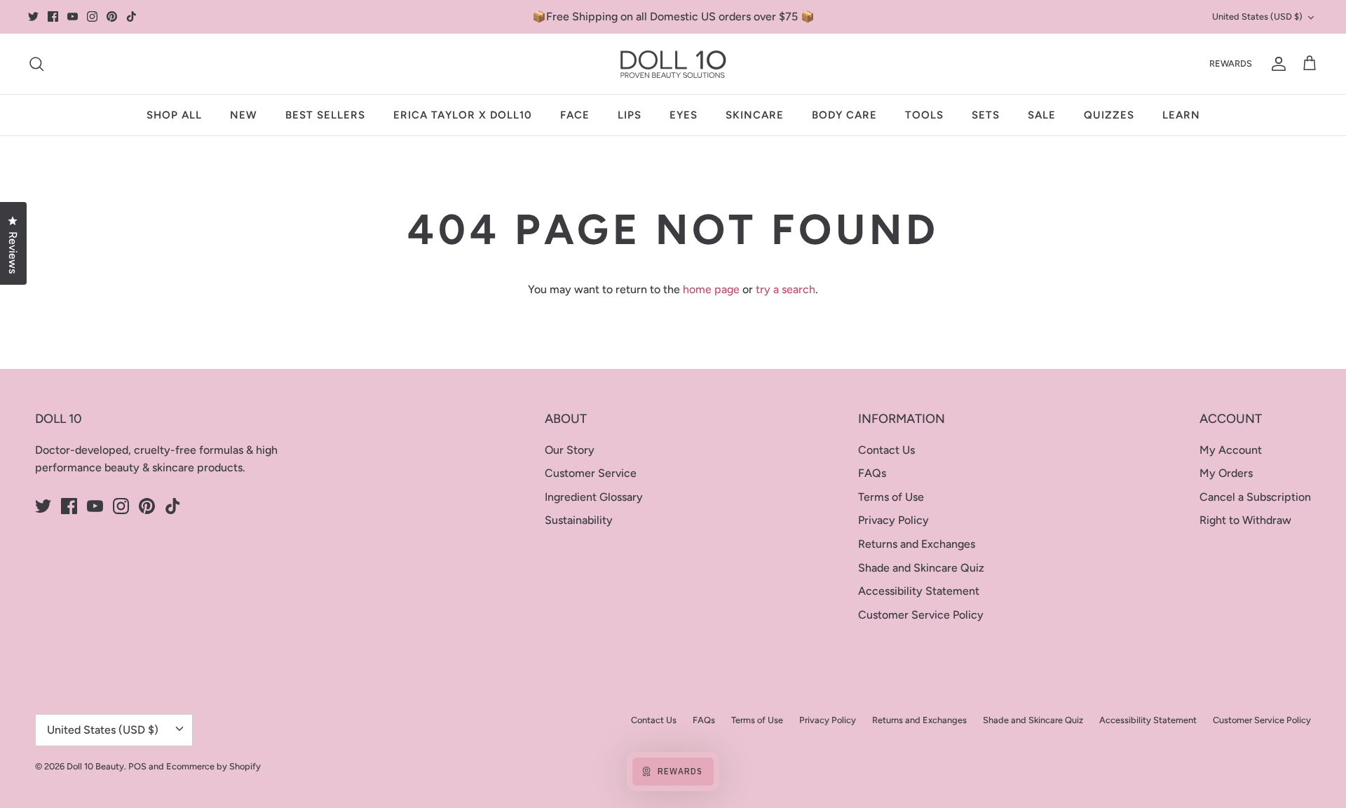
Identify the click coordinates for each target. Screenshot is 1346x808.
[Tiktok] (131, 16)
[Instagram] (92, 16)
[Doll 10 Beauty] (673, 64)
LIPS (629, 115)
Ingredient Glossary (594, 497)
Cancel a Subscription (1255, 497)
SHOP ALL (174, 115)
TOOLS (924, 115)
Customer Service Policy (921, 614)
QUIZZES (1109, 115)
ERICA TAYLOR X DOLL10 (462, 115)
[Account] (1276, 63)
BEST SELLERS (325, 115)
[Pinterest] (112, 16)
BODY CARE (844, 115)
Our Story (569, 450)
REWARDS (1230, 63)
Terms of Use (891, 497)
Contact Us (886, 450)
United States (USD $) (1257, 16)
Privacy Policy (893, 520)
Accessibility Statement (918, 591)
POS (137, 766)
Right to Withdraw (1245, 520)
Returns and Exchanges (916, 544)
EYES (683, 115)
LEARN (1181, 115)
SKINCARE (755, 115)
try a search (785, 289)
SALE (1042, 115)
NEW (243, 115)
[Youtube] (72, 16)
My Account (1230, 450)
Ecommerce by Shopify (213, 766)
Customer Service (591, 473)
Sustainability (579, 520)
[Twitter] (33, 16)
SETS (986, 115)
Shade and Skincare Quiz (921, 567)
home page (711, 289)
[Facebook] (53, 16)
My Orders (1226, 473)
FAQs (872, 473)
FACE (575, 115)
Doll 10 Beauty (95, 766)
